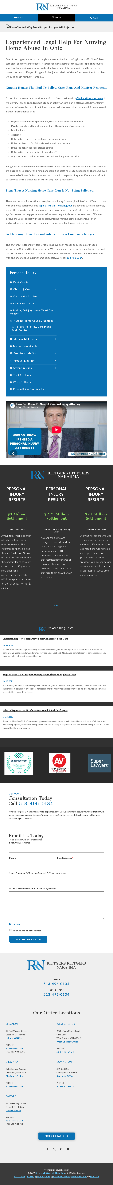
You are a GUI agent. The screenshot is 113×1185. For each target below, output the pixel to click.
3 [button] (57, 605)
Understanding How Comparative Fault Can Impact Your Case (35, 638)
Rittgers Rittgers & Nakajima (50, 1173)
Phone (12, 858)
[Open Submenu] (56, 289)
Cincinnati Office (14, 1076)
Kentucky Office (65, 1076)
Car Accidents (20, 282)
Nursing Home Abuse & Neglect (33, 320)
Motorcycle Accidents (25, 346)
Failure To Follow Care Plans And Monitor (31, 328)
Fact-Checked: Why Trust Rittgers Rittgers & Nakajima (41, 27)
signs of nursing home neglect (55, 205)
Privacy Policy (44, 1176)
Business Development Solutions (70, 1176)
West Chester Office (67, 1041)
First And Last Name (19, 842)
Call (95, 18)
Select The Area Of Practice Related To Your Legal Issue (37, 873)
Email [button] (57, 17)
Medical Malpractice (26, 339)
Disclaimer (14, 924)
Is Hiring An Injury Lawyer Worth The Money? (31, 312)
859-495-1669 (65, 1086)
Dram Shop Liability (23, 303)
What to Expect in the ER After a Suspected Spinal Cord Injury (35, 710)
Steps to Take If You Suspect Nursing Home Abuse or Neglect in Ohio (39, 674)
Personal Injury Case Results (28, 389)
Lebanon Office (14, 1038)
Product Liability (23, 360)
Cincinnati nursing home (89, 98)
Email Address (65, 858)
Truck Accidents (22, 375)
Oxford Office (13, 1110)
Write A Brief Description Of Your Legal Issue (32, 888)
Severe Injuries (22, 367)
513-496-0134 (74, 257)
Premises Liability (24, 353)
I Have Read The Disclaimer (27, 930)
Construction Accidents (26, 296)
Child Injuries (21, 289)
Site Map (31, 1176)
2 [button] (56, 605)
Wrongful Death (22, 382)
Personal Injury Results (17, 494)
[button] (19, 17)
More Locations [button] (56, 1136)
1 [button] (54, 605)
